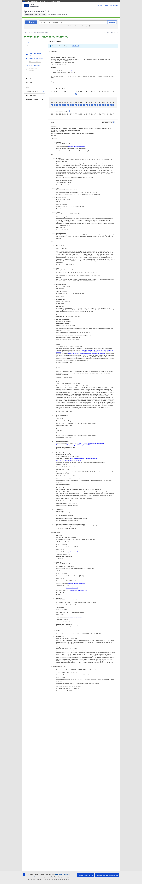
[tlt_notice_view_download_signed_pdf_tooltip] (76, 94)
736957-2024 (75, 46)
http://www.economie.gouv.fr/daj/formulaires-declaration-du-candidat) (84, 351)
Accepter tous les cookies (85, 875)
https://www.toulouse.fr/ (72, 588)
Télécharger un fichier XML (35, 54)
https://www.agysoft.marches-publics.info (78, 590)
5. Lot (27, 87)
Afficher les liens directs (36, 58)
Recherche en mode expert (73, 25)
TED (25, 32)
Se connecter (104, 5)
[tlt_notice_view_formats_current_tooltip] (113, 122)
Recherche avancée (59, 25)
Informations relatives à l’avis (34, 99)
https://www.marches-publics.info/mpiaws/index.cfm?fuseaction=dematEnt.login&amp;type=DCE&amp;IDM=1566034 (80, 444)
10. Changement (31, 95)
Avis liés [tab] (27, 46)
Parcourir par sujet (86, 25)
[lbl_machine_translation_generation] (69, 111)
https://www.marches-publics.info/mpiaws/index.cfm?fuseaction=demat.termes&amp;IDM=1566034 (77, 459)
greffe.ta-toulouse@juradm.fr (76, 617)
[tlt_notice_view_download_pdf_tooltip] (52, 105)
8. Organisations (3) (31, 91)
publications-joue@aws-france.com (77, 551)
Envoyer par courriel (35, 65)
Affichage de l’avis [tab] (29, 42)
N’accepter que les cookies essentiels (107, 875)
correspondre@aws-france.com (72, 70)
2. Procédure (30, 83)
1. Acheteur (29, 79)
